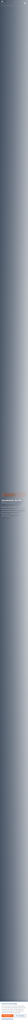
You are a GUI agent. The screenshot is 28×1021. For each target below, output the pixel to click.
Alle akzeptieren (7, 1015)
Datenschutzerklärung (7, 1019)
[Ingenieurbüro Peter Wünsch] (8, 3)
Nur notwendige (20, 1015)
